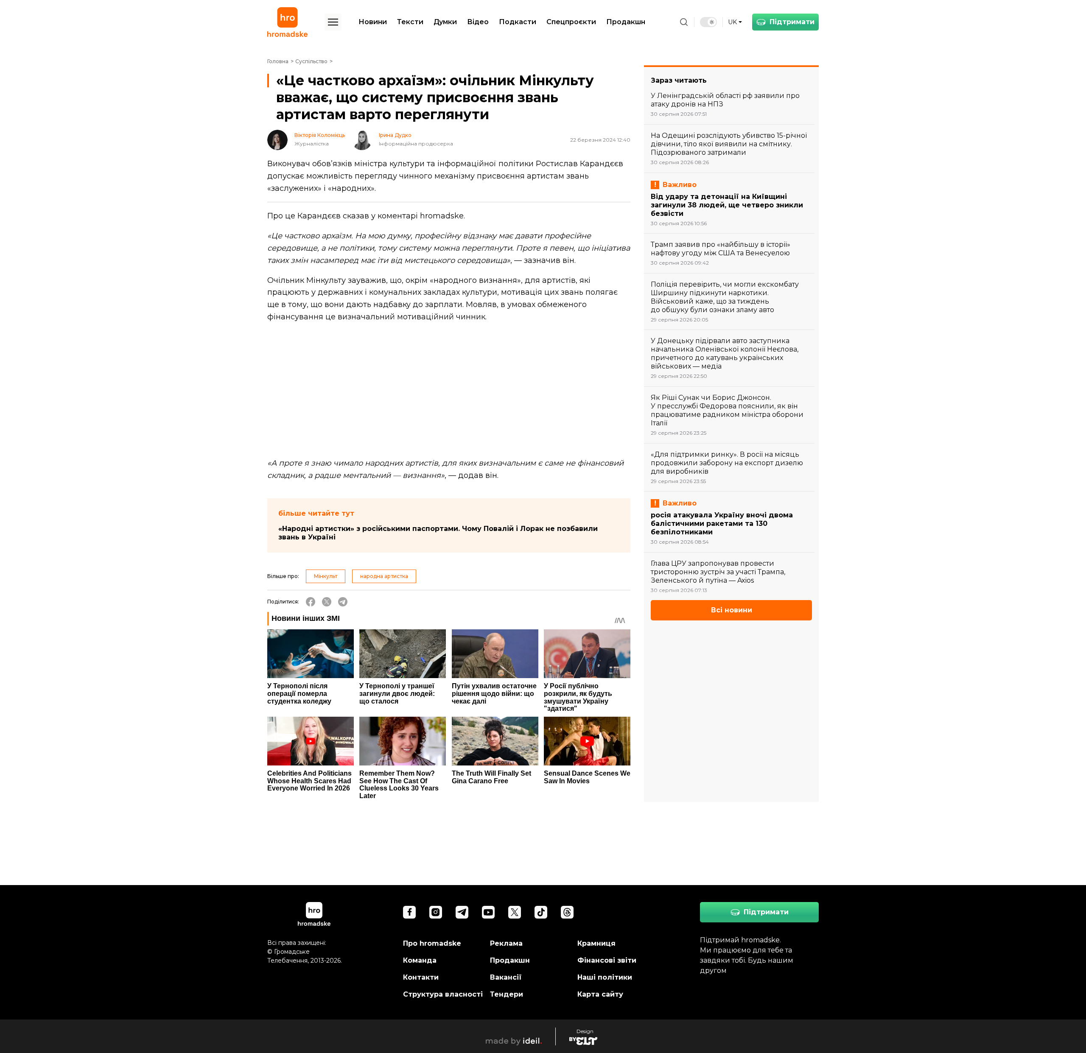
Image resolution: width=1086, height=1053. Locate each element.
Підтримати (792, 22)
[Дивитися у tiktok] (541, 912)
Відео (478, 22)
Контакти (421, 977)
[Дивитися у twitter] (514, 912)
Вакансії (506, 977)
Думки (445, 22)
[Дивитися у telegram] (462, 912)
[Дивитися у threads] (567, 912)
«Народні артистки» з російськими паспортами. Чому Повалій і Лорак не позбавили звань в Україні (438, 533)
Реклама (506, 943)
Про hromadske (432, 943)
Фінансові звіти (606, 960)
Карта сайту (600, 994)
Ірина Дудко (395, 135)
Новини (372, 22)
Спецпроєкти (571, 22)
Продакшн (625, 22)
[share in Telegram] (342, 601)
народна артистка (384, 576)
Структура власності (443, 994)
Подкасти (517, 22)
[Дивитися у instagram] (435, 912)
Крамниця (596, 943)
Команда (420, 960)
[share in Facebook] (310, 601)
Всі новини (731, 610)
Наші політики (604, 977)
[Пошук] (683, 22)
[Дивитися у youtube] (488, 912)
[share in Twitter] (326, 601)
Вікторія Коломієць (319, 135)
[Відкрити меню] (333, 22)
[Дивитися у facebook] (409, 912)
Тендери (506, 994)
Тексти (410, 22)
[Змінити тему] (708, 22)
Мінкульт (325, 576)
